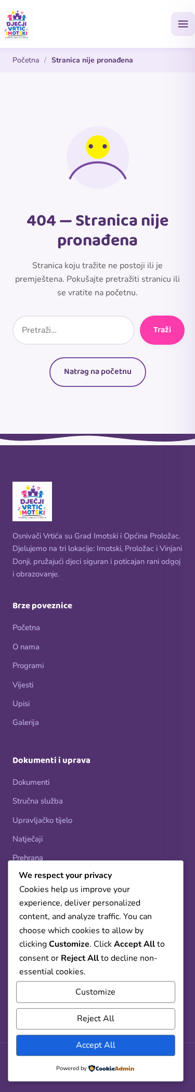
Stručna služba (37, 801)
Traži (162, 329)
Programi (28, 665)
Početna (25, 60)
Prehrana (27, 857)
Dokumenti (30, 782)
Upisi (21, 703)
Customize (95, 992)
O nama (26, 647)
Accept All (95, 1045)
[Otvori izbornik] (183, 24)
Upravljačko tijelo (42, 820)
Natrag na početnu (98, 371)
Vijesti (22, 685)
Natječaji (27, 839)
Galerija (25, 722)
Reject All (95, 1018)
